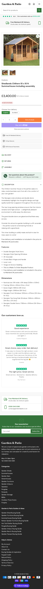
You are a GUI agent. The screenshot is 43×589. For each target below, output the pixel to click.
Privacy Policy (6, 565)
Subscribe (36, 431)
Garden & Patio (24, 574)
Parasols (4, 492)
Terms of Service (7, 563)
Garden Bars (6, 476)
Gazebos (5, 487)
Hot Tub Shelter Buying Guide (12, 523)
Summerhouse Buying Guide (12, 518)
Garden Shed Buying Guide (11, 513)
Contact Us (6, 549)
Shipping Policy (7, 560)
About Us (5, 547)
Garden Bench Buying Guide (11, 531)
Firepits (4, 503)
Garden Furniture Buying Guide (12, 515)
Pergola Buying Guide (9, 526)
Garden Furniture (8, 481)
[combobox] (22, 10)
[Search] (39, 10)
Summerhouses (7, 473)
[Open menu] (39, 4)
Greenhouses (6, 479)
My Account (6, 544)
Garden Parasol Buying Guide (12, 534)
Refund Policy (6, 557)
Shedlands (5, 80)
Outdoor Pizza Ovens (9, 500)
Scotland (15, 112)
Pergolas (5, 489)
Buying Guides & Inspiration (11, 552)
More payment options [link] (21, 129)
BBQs (3, 497)
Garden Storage (7, 495)
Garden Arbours (7, 484)
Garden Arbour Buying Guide (12, 529)
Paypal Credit (6, 555)
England (5, 112)
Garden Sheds (7, 471)
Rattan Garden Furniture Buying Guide (15, 521)
